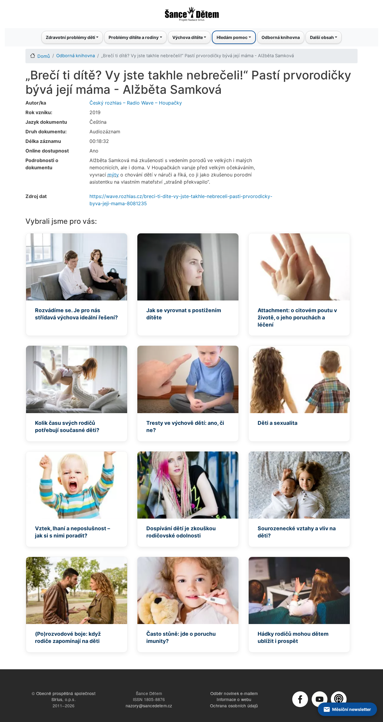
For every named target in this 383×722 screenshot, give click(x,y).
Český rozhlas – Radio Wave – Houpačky (135, 103)
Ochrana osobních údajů (234, 706)
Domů (43, 56)
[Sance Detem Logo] (191, 12)
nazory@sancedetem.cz (149, 706)
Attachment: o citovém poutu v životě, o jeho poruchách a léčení (297, 317)
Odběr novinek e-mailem (234, 693)
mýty (113, 175)
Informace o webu (234, 699)
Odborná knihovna (281, 37)
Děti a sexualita (277, 423)
